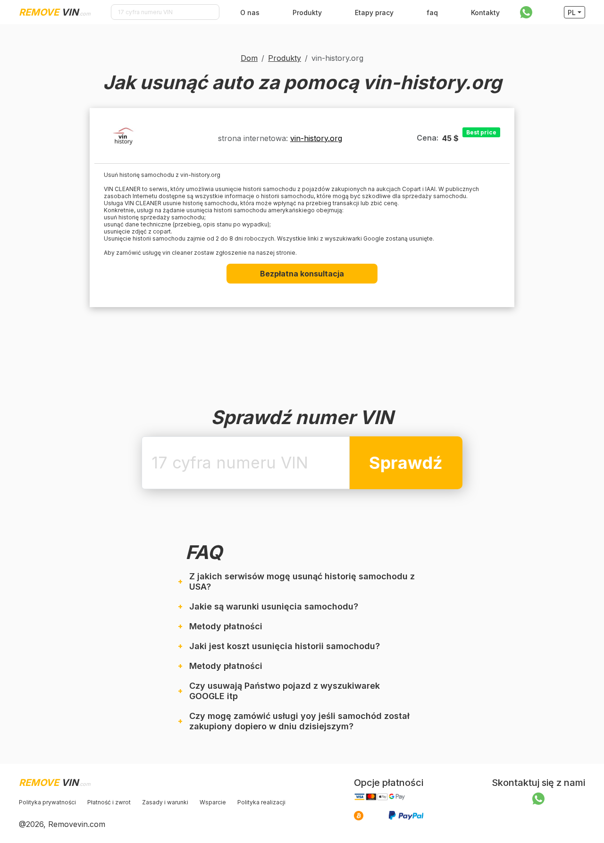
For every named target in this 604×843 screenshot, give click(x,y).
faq (432, 12)
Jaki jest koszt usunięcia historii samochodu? (284, 646)
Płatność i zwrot (109, 802)
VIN (55, 12)
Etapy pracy (374, 12)
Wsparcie (213, 802)
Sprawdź (406, 462)
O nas (250, 12)
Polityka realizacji (261, 802)
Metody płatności (225, 626)
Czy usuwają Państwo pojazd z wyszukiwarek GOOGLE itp (284, 691)
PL (572, 12)
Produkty (307, 12)
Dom (249, 58)
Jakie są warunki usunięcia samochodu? (273, 606)
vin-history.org (316, 138)
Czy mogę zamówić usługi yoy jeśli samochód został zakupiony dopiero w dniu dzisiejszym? (299, 721)
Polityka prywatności (47, 802)
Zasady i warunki (165, 802)
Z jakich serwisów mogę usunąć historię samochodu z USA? (302, 581)
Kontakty (485, 12)
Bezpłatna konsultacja (302, 273)
